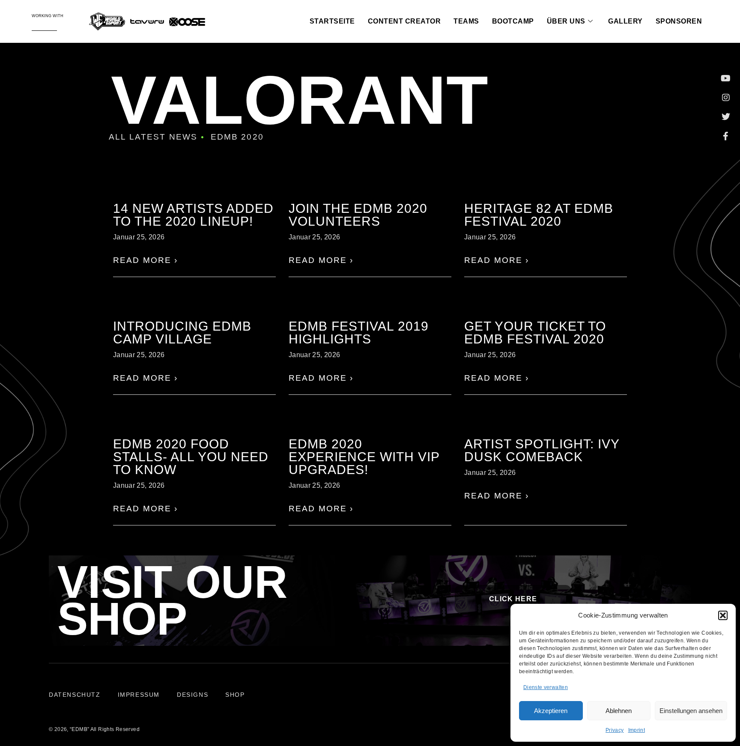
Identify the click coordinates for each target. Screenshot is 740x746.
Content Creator (404, 21)
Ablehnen (619, 710)
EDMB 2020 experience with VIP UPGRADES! (364, 457)
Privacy (615, 730)
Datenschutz (75, 694)
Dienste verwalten (545, 687)
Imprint (636, 730)
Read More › (145, 260)
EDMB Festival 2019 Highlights (359, 332)
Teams (466, 21)
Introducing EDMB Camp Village (182, 332)
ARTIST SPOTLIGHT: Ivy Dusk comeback (541, 450)
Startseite (332, 21)
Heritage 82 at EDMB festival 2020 (538, 214)
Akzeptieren (550, 710)
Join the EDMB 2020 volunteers (358, 214)
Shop (235, 694)
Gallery (625, 21)
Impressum (139, 694)
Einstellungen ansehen (690, 710)
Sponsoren (679, 21)
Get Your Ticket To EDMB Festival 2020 (535, 332)
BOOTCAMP (513, 21)
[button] (723, 615)
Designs (192, 694)
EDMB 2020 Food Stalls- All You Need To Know (191, 457)
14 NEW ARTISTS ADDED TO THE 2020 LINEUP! (193, 214)
